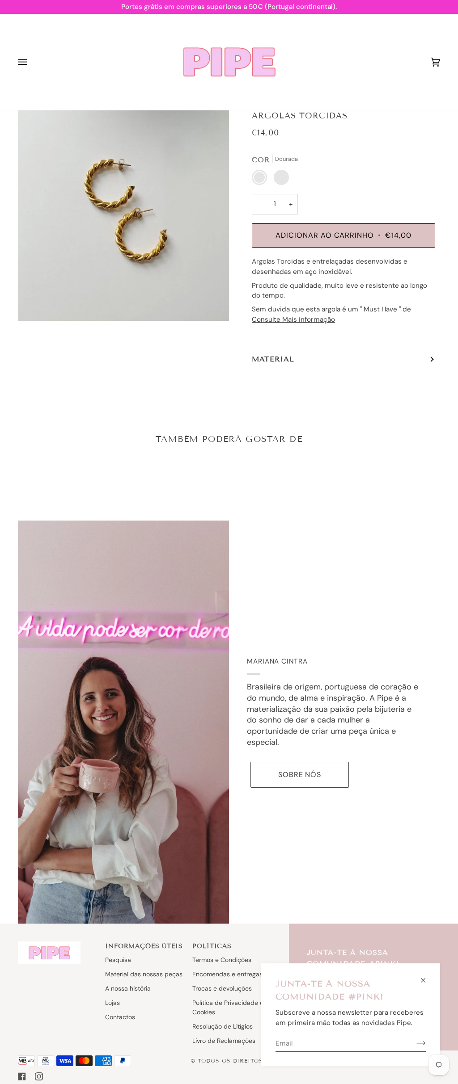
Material (273, 359)
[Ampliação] (123, 215)
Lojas (112, 1003)
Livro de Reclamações (223, 1041)
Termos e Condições (221, 960)
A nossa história (128, 988)
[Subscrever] (414, 1043)
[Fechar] (427, 976)
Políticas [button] (212, 946)
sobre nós (300, 774)
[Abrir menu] (31, 62)
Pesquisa (118, 960)
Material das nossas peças (143, 974)
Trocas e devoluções (222, 988)
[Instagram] (39, 1076)
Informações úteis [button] (143, 946)
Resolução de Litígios (222, 1026)
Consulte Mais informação (293, 319)
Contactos (120, 1017)
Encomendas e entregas (227, 974)
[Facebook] (22, 1076)
